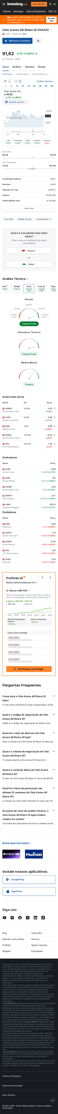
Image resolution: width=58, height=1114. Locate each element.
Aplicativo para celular (13, 939)
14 (49, 219)
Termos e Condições (11, 1076)
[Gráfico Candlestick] (5, 81)
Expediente (37, 951)
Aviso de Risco (8, 1095)
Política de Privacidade (12, 1086)
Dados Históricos (39, 74)
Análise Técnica (13, 279)
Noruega (28, 219)
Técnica (29, 66)
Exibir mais (29, 208)
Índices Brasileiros (36, 11)
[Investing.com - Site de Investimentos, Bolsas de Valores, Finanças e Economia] (17, 4)
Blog (4, 933)
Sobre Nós (36, 933)
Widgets (6, 951)
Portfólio (6, 945)
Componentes (22, 74)
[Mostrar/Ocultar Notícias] (20, 81)
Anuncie (35, 939)
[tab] (16, 288)
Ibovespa (18, 11)
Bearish (31, 250)
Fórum (41, 66)
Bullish (31, 264)
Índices (7, 11)
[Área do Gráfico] (9, 81)
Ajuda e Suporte (39, 945)
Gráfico (16, 66)
